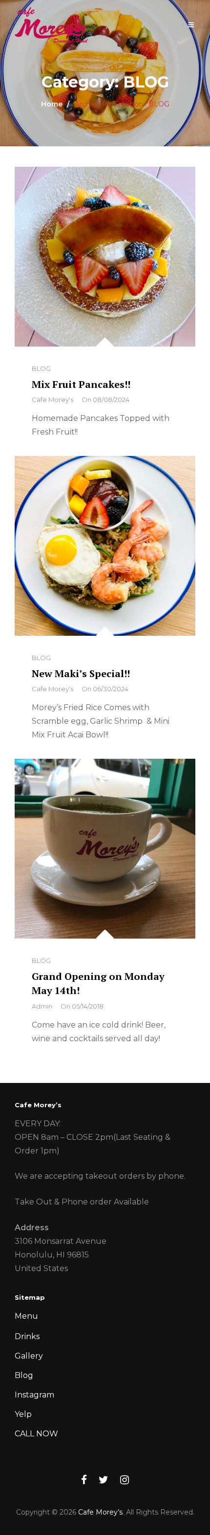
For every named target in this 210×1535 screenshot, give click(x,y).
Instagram (34, 1394)
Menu (26, 1316)
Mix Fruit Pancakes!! (81, 384)
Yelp (23, 1414)
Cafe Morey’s (100, 1512)
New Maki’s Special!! (81, 673)
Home (52, 104)
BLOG (41, 368)
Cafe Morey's (52, 399)
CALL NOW (36, 1433)
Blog (24, 1375)
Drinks (27, 1336)
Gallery (29, 1356)
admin (42, 1006)
